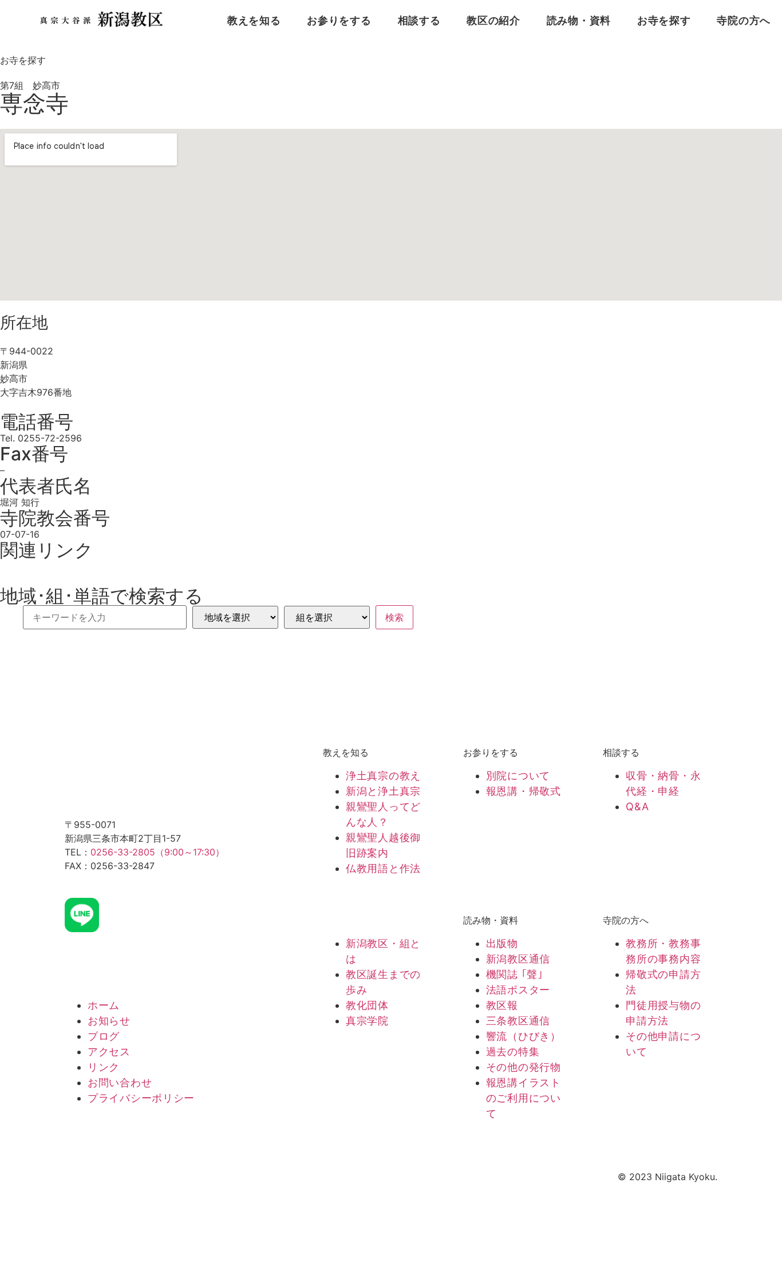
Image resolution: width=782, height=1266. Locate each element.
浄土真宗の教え (383, 776)
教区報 (502, 1005)
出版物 (502, 943)
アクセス (109, 1052)
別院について (518, 776)
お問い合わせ (120, 1082)
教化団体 (367, 1005)
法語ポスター (518, 990)
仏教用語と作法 (383, 868)
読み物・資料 (579, 20)
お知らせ (109, 1021)
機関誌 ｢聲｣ (514, 974)
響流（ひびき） (523, 1036)
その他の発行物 (523, 1067)
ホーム (104, 1005)
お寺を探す (664, 20)
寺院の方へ (744, 20)
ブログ (104, 1036)
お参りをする (339, 20)
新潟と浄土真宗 (383, 791)
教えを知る (254, 20)
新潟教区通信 (518, 959)
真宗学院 (367, 1021)
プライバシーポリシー (141, 1098)
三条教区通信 (518, 1021)
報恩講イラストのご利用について (523, 1097)
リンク (104, 1067)
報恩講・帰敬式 (523, 791)
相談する (419, 20)
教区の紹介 (493, 20)
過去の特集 (513, 1052)
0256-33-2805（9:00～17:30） (157, 852)
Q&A (637, 806)
